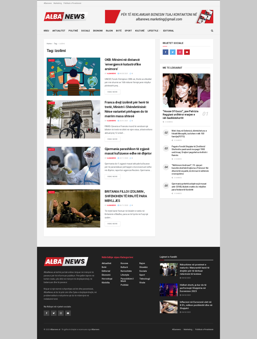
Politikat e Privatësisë (72, 3)
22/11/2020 (123, 158)
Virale (142, 282)
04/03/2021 (123, 74)
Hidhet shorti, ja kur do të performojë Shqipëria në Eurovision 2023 (193, 288)
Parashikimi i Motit (127, 280)
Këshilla (106, 282)
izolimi (62, 44)
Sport (128, 31)
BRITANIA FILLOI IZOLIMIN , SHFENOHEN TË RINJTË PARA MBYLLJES (126, 196)
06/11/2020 (123, 205)
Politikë (73, 31)
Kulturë (139, 31)
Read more (112, 92)
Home (49, 44)
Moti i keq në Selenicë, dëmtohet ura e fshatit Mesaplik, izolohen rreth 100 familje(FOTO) (189, 134)
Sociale (85, 31)
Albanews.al (55, 329)
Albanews (48, 3)
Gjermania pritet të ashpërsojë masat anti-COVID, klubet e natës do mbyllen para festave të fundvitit (189, 187)
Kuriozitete (126, 271)
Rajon (109, 31)
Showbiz (143, 267)
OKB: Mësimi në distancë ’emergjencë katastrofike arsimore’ (123, 64)
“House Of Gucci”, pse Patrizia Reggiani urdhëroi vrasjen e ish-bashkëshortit (180, 114)
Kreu (46, 31)
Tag (55, 44)
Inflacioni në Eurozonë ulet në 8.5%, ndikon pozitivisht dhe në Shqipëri (196, 305)
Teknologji (144, 279)
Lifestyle (153, 31)
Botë (119, 31)
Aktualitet (58, 31)
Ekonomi (98, 31)
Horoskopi (107, 279)
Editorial (168, 31)
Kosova (124, 263)
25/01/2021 (123, 121)
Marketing (58, 3)
